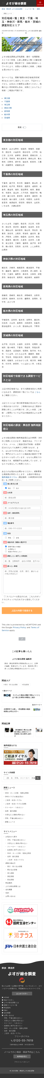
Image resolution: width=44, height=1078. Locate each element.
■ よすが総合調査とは (10, 1002)
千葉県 (7, 101)
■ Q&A (5, 1010)
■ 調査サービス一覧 (9, 1005)
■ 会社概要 (6, 1013)
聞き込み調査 (12, 870)
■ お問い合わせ (8, 1015)
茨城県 (7, 118)
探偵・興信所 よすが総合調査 (24, 1071)
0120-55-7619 (23, 1040)
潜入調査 (10, 873)
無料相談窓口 (22, 1056)
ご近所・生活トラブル (13, 800)
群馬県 (7, 111)
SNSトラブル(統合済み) (14, 796)
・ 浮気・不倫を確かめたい (12, 1018)
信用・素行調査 (11, 811)
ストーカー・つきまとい (14, 807)
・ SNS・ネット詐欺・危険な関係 (15, 1028)
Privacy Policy (19, 627)
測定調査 (10, 876)
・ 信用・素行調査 (9, 1031)
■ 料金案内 (6, 1008)
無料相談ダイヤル (9, 477)
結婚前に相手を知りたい (16, 850)
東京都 (7, 98)
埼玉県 (7, 104)
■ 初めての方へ (8, 1000)
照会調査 (26, 684)
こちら (37, 392)
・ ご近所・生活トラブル (11, 1033)
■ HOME (5, 997)
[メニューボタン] (3, 3)
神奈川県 (8, 108)
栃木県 (7, 114)
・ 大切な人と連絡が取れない (13, 1020)
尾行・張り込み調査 (11, 684)
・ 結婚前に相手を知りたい (12, 1026)
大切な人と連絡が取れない (15, 815)
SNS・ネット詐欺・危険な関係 (17, 793)
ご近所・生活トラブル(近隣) (15, 804)
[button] (22, 639)
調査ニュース (8, 13)
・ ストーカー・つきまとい (12, 1023)
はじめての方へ (22, 993)
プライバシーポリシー (22, 1062)
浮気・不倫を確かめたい (14, 818)
